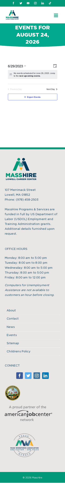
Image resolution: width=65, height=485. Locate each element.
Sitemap (13, 343)
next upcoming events (29, 75)
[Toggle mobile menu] (56, 15)
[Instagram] (36, 375)
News (11, 327)
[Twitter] (28, 375)
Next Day (51, 89)
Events (12, 335)
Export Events (34, 97)
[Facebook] (19, 375)
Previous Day (16, 89)
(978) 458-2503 (27, 199)
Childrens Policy (18, 351)
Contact (13, 318)
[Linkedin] (45, 375)
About (11, 310)
